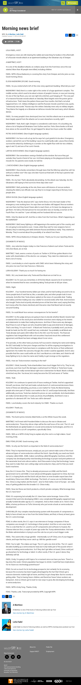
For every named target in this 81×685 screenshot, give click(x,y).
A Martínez (12, 34)
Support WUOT (34, 651)
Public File (49, 647)
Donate (73, 3)
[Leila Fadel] (6, 625)
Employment (50, 651)
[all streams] (78, 10)
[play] (5, 10)
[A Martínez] (6, 608)
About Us (33, 647)
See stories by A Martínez (23, 613)
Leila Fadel (19, 34)
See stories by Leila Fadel (23, 630)
